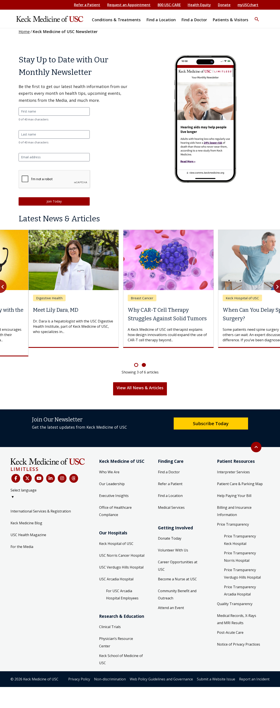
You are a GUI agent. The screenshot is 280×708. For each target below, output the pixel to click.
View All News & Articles (140, 379)
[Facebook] (15, 470)
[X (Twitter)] (27, 470)
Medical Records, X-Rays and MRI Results (236, 611)
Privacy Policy (79, 670)
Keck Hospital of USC (116, 535)
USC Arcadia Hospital (116, 570)
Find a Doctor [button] (194, 19)
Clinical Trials (110, 618)
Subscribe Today (211, 415)
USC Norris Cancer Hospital (121, 546)
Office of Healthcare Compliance (115, 503)
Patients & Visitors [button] (230, 19)
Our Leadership (112, 475)
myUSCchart (248, 4)
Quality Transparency (234, 595)
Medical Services (171, 499)
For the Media (21, 538)
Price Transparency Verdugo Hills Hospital (242, 565)
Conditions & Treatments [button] (116, 19)
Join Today (54, 201)
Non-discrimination (110, 670)
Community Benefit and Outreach (177, 586)
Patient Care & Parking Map (240, 475)
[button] (256, 16)
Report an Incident (254, 670)
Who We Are (109, 463)
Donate (224, 4)
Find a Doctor (169, 463)
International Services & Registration (40, 502)
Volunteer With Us (173, 541)
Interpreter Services (233, 463)
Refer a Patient (87, 4)
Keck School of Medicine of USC (121, 651)
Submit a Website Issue (216, 670)
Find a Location (170, 487)
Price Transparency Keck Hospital (240, 531)
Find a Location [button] (161, 19)
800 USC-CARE (169, 4)
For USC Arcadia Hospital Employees (122, 586)
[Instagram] (62, 470)
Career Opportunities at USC (177, 557)
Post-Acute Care (230, 624)
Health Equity (199, 4)
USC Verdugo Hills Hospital (121, 558)
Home (24, 31)
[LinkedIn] (50, 470)
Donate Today (169, 530)
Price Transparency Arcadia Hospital (240, 582)
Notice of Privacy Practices (238, 635)
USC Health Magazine (28, 526)
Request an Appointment (128, 4)
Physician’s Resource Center (116, 634)
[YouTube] (39, 470)
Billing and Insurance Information (234, 503)
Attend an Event (171, 599)
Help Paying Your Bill (234, 487)
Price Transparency (233, 516)
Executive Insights (114, 487)
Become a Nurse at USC (177, 570)
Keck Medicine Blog (26, 514)
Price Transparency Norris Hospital (240, 548)
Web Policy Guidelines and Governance (161, 670)
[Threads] (73, 470)
